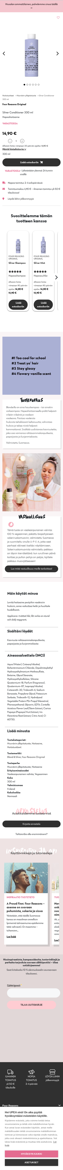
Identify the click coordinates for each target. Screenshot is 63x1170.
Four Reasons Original (14, 104)
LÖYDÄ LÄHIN (52, 1076)
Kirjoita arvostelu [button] (31, 823)
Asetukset (31, 1162)
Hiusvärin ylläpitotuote (26, 95)
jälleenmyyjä (52, 1080)
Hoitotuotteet (8, 95)
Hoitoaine (37, 743)
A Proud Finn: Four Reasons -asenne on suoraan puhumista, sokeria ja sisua (26, 907)
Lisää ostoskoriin (29, 162)
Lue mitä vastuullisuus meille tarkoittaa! (31, 568)
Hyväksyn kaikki (31, 1154)
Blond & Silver (14, 757)
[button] (14, 149)
